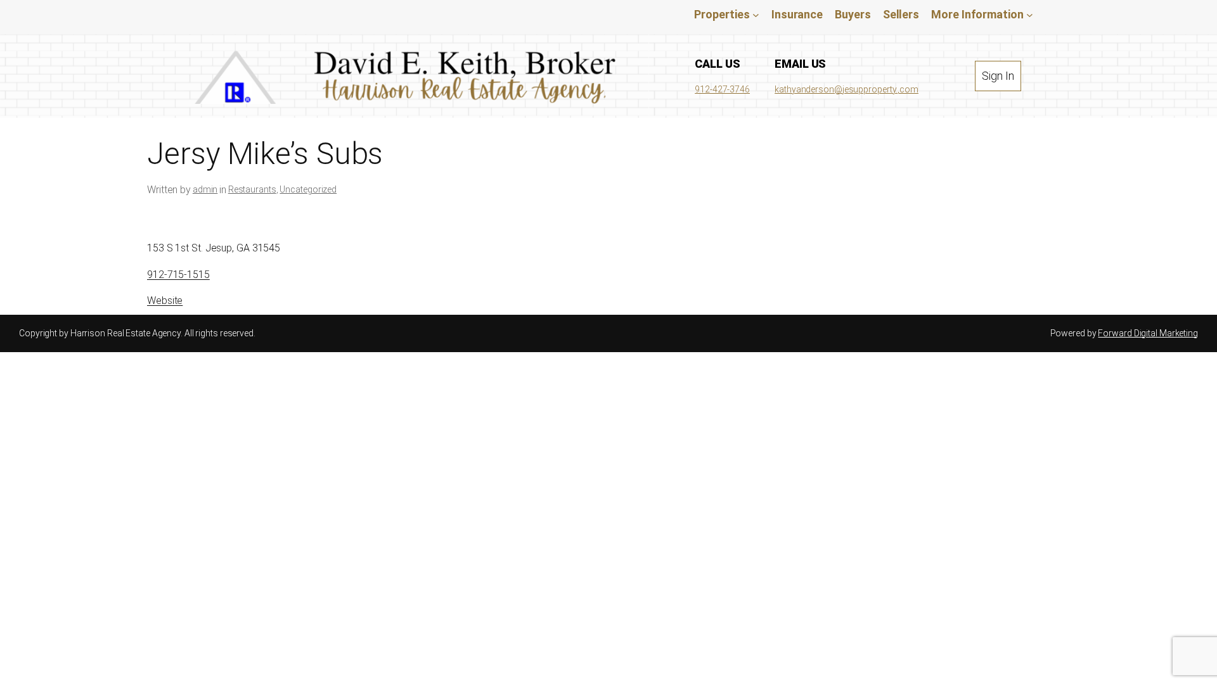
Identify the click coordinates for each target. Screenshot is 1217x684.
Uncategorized (308, 189)
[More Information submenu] (1029, 14)
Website (165, 300)
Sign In (998, 75)
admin (205, 189)
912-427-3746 (722, 89)
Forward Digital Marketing (1148, 333)
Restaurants (252, 189)
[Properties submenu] (755, 14)
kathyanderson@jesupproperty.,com (846, 89)
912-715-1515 (178, 275)
